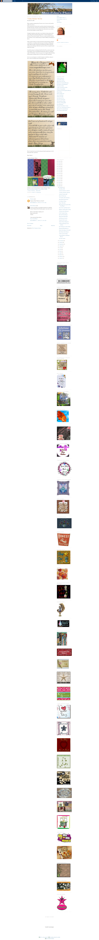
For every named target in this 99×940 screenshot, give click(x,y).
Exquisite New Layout (63, 220)
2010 (59, 182)
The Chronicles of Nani (61, 101)
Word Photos (59, 22)
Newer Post (29, 225)
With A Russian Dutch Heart (62, 110)
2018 (59, 168)
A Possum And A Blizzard (63, 211)
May (60, 251)
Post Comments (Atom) (36, 228)
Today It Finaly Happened (64, 221)
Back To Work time (62, 196)
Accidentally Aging (60, 79)
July (60, 247)
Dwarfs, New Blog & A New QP (64, 230)
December (61, 187)
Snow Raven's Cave (60, 98)
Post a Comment (30, 223)
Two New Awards (62, 238)
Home (41, 225)
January (60, 258)
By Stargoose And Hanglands (62, 84)
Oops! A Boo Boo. (62, 203)
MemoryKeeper (33, 205)
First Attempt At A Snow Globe (64, 226)
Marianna (32, 199)
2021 (59, 163)
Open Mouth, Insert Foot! (63, 199)
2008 (59, 185)
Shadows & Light (60, 96)
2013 (59, 177)
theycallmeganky (60, 104)
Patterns (58, 20)
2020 (59, 164)
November (61, 240)
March (60, 254)
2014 (59, 175)
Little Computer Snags (63, 213)
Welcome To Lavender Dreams (62, 108)
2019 (59, 166)
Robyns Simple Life (60, 93)
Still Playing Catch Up (63, 218)
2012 (59, 178)
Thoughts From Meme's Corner (62, 105)
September (61, 244)
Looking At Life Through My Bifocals (64, 90)
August (60, 246)
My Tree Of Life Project (63, 214)
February (61, 256)
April (60, 253)
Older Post (53, 225)
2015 (59, 173)
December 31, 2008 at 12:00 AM (38, 220)
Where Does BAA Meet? (63, 216)
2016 (59, 171)
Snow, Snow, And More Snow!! (64, 207)
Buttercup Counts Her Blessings (63, 82)
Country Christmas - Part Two (64, 190)
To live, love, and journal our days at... (64, 107)
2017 (59, 170)
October (60, 242)
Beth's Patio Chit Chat (61, 81)
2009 (59, 184)
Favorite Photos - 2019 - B (61, 19)
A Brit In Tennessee (60, 78)
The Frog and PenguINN (61, 102)
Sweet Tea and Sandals (61, 99)
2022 (59, 161)
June (60, 249)
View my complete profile (63, 42)
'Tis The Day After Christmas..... (65, 197)
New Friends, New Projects (64, 231)
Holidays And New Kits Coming (65, 209)
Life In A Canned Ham (61, 89)
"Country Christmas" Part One (64, 192)
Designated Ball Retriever (63, 228)
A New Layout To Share (63, 233)
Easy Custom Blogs (33, 218)
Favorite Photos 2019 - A (61, 17)
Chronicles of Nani (60, 85)
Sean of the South (60, 95)
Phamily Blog (59, 92)
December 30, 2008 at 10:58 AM (38, 202)
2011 (59, 180)
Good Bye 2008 (62, 188)
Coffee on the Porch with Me (62, 87)
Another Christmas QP (63, 194)
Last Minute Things (62, 201)
